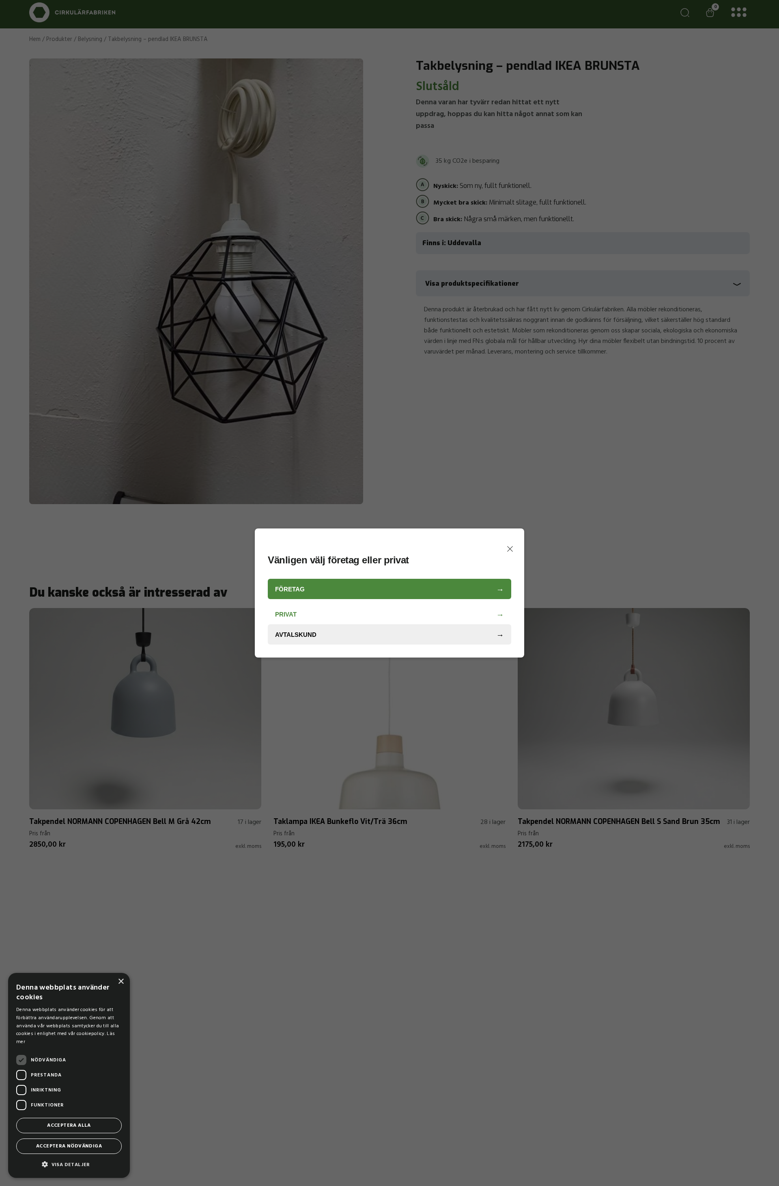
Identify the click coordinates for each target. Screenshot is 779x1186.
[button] (69, 1164)
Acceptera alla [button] (69, 1125)
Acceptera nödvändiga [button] (69, 1146)
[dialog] (69, 1075)
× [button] (121, 982)
